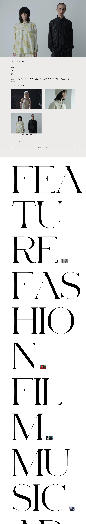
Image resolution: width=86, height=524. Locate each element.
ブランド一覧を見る (43, 147)
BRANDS (18, 61)
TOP (12, 61)
